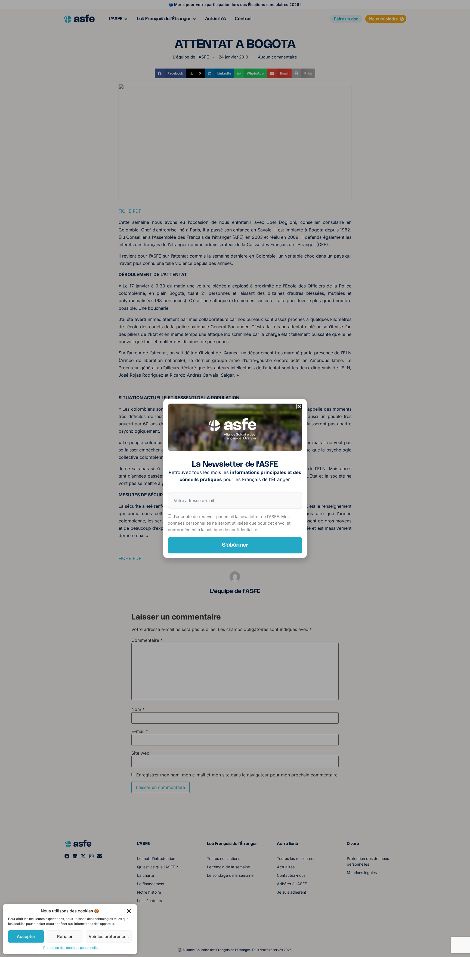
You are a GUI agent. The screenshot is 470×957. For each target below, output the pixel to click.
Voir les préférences (109, 936)
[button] (129, 911)
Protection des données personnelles (71, 948)
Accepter (26, 936)
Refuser (65, 936)
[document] (235, 478)
